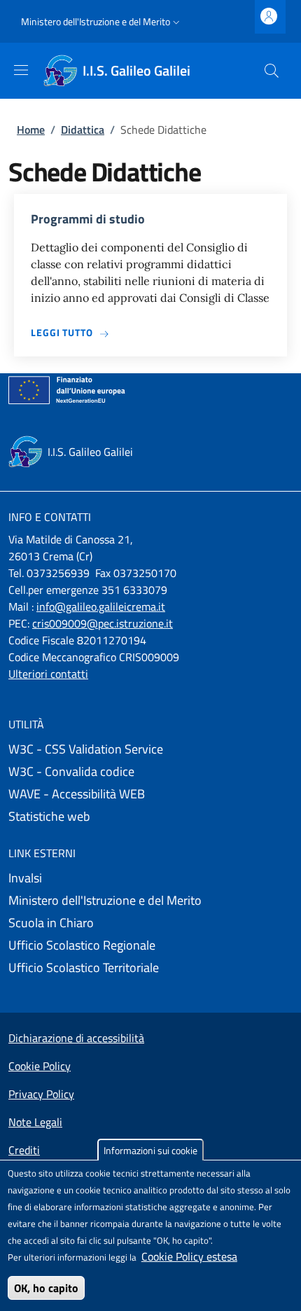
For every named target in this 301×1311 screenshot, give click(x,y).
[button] (102, 21)
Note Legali (35, 1122)
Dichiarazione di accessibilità (76, 1037)
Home (31, 129)
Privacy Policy (41, 1093)
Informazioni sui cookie (150, 1150)
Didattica (82, 129)
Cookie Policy (39, 1065)
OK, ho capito (46, 1287)
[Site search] (271, 70)
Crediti (24, 1150)
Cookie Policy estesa (189, 1256)
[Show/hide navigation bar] (21, 70)
